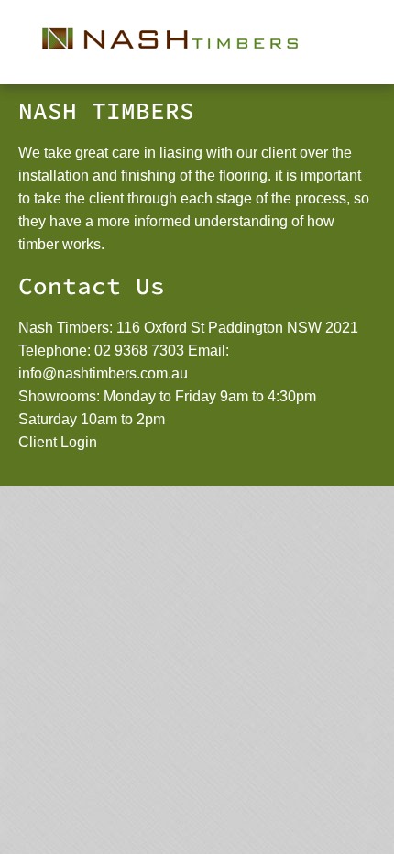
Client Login (57, 442)
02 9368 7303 (139, 350)
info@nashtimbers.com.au (103, 373)
